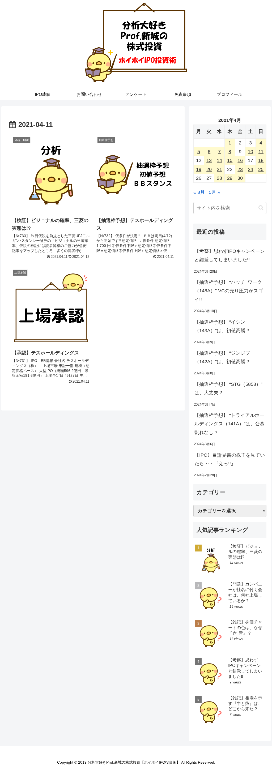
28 (219, 178)
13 (209, 160)
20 (209, 169)
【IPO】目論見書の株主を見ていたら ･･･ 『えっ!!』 (229, 459)
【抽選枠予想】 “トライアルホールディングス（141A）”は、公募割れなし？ (229, 424)
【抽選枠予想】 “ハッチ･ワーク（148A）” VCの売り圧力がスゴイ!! (228, 291)
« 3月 (199, 192)
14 (219, 160)
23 (240, 169)
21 (219, 169)
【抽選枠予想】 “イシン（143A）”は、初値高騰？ (222, 326)
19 (198, 169)
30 (240, 178)
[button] (261, 208)
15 (229, 160)
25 (261, 169)
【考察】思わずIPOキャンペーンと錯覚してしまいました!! (229, 255)
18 (261, 160)
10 (250, 151)
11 (261, 151)
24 (250, 169)
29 (229, 178)
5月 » (214, 192)
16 (240, 160)
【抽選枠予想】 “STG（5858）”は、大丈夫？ (228, 388)
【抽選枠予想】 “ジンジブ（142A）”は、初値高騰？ (222, 357)
